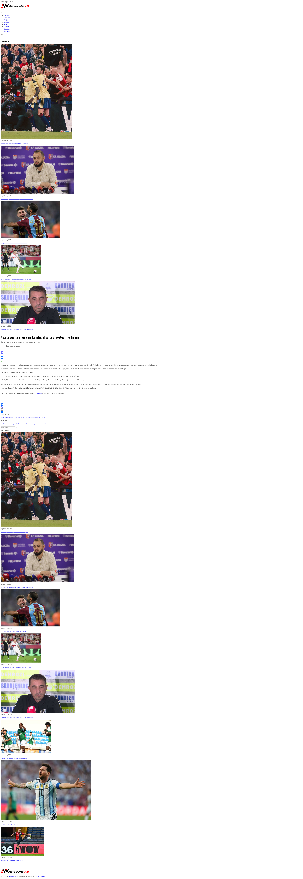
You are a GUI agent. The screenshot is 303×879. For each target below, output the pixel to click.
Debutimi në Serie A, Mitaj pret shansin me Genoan (12, 860)
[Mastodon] (151, 352)
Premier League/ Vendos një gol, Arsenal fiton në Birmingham (14, 143)
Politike (6, 20)
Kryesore (7, 15)
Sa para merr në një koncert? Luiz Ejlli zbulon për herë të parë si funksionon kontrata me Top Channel (23, 417)
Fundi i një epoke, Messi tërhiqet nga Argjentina (11, 824)
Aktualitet (7, 18)
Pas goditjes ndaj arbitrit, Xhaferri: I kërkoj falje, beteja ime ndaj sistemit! (17, 199)
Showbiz (6, 22)
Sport (5, 24)
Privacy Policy (40, 876)
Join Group (38, 393)
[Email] (151, 355)
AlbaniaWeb (13, 876)
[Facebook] (151, 350)
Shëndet (6, 27)
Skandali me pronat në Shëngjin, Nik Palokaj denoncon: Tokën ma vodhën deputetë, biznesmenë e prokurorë (24, 424)
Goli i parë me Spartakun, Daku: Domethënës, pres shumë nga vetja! (16, 279)
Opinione (7, 31)
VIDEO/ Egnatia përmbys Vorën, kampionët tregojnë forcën (14, 758)
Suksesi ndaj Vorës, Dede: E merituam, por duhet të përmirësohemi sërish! (17, 329)
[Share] (151, 357)
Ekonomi (6, 29)
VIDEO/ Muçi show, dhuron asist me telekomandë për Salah (14, 243)
